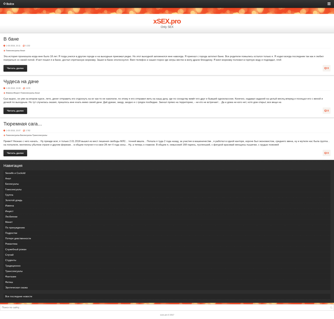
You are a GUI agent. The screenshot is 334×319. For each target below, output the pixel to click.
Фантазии (10, 276)
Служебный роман (15, 249)
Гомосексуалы (13, 50)
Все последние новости (18, 296)
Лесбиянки (11, 216)
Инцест (16, 93)
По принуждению (15, 227)
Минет (9, 222)
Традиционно (13, 265)
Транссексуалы (39, 135)
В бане (11, 39)
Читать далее (15, 68)
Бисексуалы (26, 135)
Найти (331, 307)
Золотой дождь (13, 200)
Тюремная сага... (22, 123)
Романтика (11, 243)
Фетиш (9, 282)
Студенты (10, 260)
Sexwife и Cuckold (15, 173)
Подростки (11, 233)
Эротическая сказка (16, 287)
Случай (9, 254)
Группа (9, 194)
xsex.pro (164, 315)
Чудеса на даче (21, 81)
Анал (22, 50)
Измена (9, 93)
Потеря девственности (18, 238)
